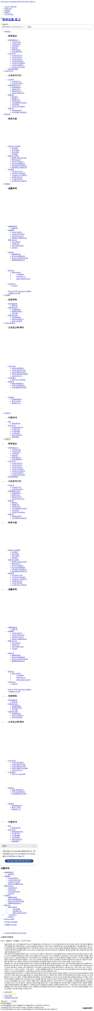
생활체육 (7, 184)
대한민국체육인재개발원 (20, 374)
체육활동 (11, 230)
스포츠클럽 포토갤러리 (19, 112)
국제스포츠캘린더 (18, 319)
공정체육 (11, 397)
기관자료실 (15, 46)
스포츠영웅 (15, 104)
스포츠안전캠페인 (18, 65)
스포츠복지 (11, 378)
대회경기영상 (16, 101)
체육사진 (11, 108)
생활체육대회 (16, 254)
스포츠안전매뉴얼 (18, 61)
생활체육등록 (12, 226)
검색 (29, 27)
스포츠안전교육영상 (18, 63)
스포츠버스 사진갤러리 (19, 175)
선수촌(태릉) (16, 431)
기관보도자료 (16, 44)
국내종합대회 (16, 309)
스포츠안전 (11, 53)
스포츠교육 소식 (17, 376)
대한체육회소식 (13, 40)
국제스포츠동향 (17, 321)
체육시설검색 (16, 272)
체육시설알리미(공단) (23, 279)
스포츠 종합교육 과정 (19, 372)
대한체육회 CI (16, 87)
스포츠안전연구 (17, 57)
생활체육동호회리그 (18, 260)
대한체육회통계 (13, 69)
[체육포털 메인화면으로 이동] (11, 19)
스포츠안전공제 (17, 59)
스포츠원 (11, 79)
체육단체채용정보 (18, 383)
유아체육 (15, 148)
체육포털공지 (16, 423)
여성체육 (15, 154)
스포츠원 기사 (16, 81)
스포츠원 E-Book (17, 83)
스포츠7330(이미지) (18, 93)
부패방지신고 (16, 403)
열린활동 (11, 169)
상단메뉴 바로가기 (16, 1)
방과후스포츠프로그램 (19, 158)
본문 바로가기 (5, 1)
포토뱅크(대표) (16, 110)
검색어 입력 (6, 27)
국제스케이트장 (17, 435)
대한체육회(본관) (17, 427)
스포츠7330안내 (17, 232)
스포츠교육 (11, 366)
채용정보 (11, 381)
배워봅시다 (15, 99)
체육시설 (11, 270)
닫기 (34, 846)
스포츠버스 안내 (17, 171)
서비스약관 (8, 992)
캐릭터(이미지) (16, 91)
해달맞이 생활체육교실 (19, 238)
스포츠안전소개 (17, 55)
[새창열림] (8, 8)
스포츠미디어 (8, 71)
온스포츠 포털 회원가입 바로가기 (19, 861)
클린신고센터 (16, 401)
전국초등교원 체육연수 (19, 165)
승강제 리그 (12, 284)
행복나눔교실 (16, 160)
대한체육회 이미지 (14, 85)
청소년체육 (15, 150)
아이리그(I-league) (17, 162)
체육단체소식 (16, 49)
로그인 (7, 6)
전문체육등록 (12, 304)
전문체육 (7, 295)
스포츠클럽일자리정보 (19, 387)
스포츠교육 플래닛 (18, 368)
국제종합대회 (16, 317)
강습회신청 (15, 244)
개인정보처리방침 (10, 994)
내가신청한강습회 (18, 245)
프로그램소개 (16, 242)
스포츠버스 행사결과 (18, 173)
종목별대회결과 (17, 311)
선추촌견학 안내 (17, 177)
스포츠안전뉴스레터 (18, 67)
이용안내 (7, 413)
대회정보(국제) (13, 315)
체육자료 (15, 48)
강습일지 (15, 247)
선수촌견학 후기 (17, 179)
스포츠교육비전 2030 (18, 370)
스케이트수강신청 (18, 236)
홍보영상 (15, 97)
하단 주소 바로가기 (29, 1)
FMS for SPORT (13, 291)
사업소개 (15, 286)
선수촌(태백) (16, 433)
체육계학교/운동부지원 (19, 167)
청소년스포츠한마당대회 (20, 258)
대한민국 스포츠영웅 (18, 380)
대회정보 (11, 252)
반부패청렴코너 (17, 399)
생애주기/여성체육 (14, 146)
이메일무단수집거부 (11, 998)
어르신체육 (15, 152)
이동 (14, 1001)
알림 (9, 421)
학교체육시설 (20, 276)
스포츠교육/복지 (9, 323)
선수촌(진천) (16, 429)
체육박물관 (15, 437)
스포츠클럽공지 (17, 51)
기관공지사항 (16, 42)
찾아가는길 (11, 425)
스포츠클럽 (20, 274)
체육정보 (7, 31)
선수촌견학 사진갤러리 (19, 181)
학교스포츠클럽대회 (18, 163)
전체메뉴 (7, 439)
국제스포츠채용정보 (18, 385)
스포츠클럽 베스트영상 (19, 102)
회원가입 (13, 6)
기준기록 (15, 313)
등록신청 (15, 228)
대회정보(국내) (13, 307)
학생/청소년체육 (13, 156)
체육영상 (11, 95)
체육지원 (7, 114)
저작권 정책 (8, 996)
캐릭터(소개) (16, 89)
